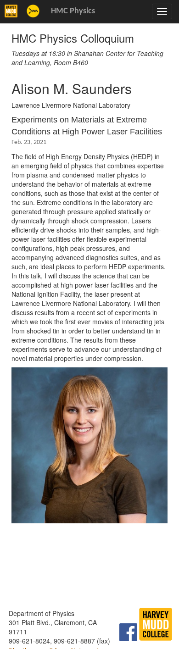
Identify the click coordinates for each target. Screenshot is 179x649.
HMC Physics (73, 11)
